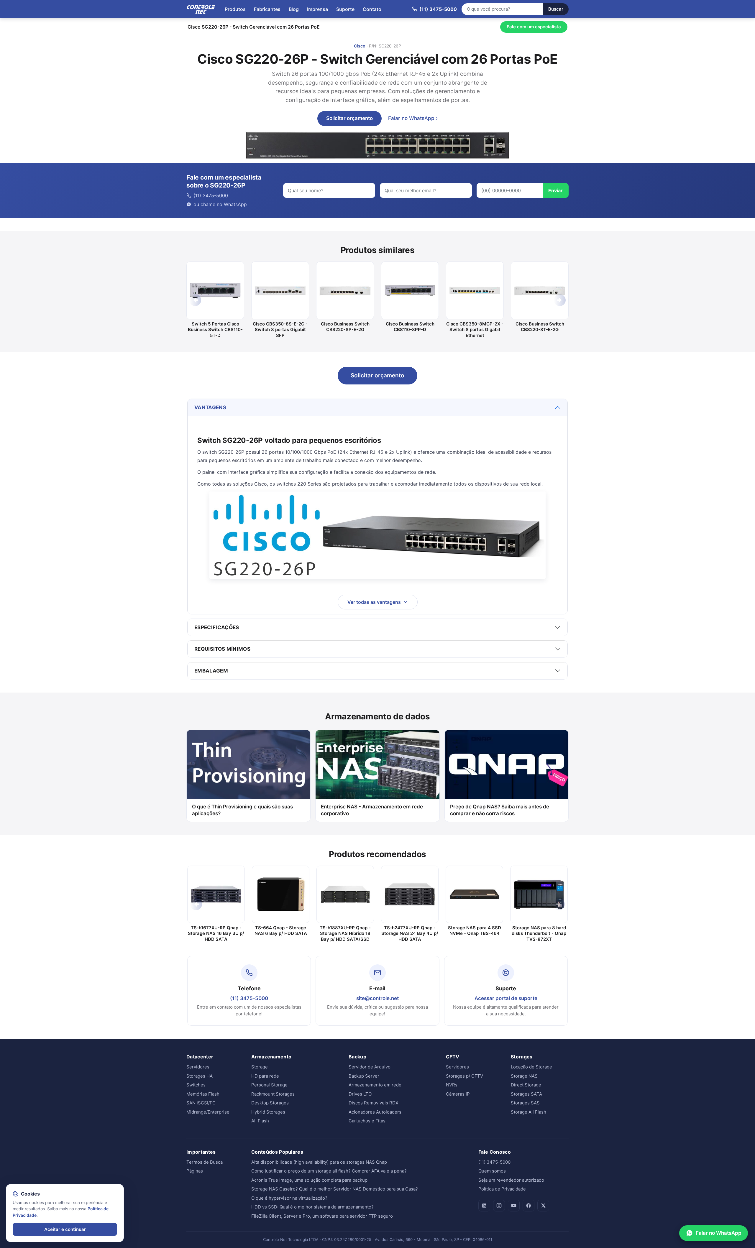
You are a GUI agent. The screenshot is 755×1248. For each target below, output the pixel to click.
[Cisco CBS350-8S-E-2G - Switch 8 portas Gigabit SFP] (280, 290)
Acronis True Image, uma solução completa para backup (309, 1180)
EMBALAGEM (211, 671)
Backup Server (364, 1076)
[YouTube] (514, 1205)
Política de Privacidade (502, 1189)
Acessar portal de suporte (506, 998)
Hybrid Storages (268, 1112)
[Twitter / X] (543, 1205)
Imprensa (317, 9)
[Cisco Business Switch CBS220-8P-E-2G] (345, 290)
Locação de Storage (531, 1067)
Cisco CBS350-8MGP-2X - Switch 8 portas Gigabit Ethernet (474, 329)
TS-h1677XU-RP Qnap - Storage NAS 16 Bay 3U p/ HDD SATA (216, 933)
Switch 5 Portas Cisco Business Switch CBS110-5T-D (215, 329)
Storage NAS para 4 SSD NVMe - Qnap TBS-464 (474, 930)
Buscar (555, 9)
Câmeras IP (458, 1094)
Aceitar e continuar (65, 1229)
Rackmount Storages (273, 1094)
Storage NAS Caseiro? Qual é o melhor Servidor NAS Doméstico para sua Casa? (334, 1189)
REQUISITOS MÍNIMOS (222, 649)
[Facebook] (528, 1205)
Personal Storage (269, 1085)
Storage (259, 1067)
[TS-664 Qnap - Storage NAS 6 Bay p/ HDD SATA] (280, 894)
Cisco (359, 45)
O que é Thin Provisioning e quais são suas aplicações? (242, 810)
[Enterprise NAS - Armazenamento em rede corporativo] (377, 764)
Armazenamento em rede (375, 1085)
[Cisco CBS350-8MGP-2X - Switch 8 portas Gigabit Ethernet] (475, 290)
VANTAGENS (210, 407)
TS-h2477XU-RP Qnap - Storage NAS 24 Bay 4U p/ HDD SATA (409, 933)
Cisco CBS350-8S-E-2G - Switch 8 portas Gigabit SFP (280, 329)
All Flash (260, 1121)
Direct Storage (526, 1085)
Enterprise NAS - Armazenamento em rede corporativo (372, 810)
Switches (196, 1085)
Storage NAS (524, 1076)
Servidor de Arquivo (369, 1067)
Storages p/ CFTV (464, 1076)
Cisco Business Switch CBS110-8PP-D (410, 327)
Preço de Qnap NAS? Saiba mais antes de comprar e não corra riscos (499, 810)
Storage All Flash (528, 1112)
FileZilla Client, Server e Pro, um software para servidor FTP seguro (322, 1216)
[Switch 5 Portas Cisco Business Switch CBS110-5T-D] (215, 290)
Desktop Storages (270, 1103)
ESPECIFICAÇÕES (216, 627)
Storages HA (199, 1076)
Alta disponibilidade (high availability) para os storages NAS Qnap (319, 1162)
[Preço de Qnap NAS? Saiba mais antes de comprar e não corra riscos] (506, 764)
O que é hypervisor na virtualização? (289, 1198)
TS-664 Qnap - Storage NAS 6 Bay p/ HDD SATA (281, 930)
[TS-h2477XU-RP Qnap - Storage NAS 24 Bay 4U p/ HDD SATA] (410, 894)
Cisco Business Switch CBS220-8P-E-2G (345, 327)
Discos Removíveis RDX (373, 1103)
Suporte (345, 9)
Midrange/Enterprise (207, 1112)
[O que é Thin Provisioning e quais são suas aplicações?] (248, 764)
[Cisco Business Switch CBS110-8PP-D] (410, 290)
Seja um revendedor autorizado (511, 1180)
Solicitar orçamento (349, 118)
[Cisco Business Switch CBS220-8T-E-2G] (540, 290)
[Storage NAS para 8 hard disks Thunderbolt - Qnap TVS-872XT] (539, 894)
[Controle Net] (201, 9)
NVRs (451, 1085)
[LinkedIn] (484, 1205)
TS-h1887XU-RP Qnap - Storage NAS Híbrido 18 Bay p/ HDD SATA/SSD (345, 933)
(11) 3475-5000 (249, 998)
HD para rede (265, 1076)
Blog (294, 9)
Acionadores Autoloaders (375, 1112)
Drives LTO (360, 1094)
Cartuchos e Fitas (367, 1121)
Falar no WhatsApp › (413, 118)
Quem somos (492, 1171)
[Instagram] (499, 1205)
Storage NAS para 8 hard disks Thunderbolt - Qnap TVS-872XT (539, 933)
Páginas (194, 1171)
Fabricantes (267, 9)
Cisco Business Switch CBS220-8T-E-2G (540, 327)
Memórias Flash (202, 1094)
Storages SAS (525, 1103)
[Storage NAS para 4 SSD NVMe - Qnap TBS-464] (474, 894)
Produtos (235, 9)
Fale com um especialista (534, 26)
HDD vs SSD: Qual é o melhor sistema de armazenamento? (312, 1207)
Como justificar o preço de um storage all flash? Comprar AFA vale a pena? (329, 1171)
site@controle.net (377, 998)
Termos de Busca (204, 1162)
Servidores (197, 1067)
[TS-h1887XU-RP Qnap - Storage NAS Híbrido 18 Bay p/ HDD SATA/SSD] (345, 894)
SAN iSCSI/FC (201, 1103)
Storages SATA (526, 1094)
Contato (372, 9)
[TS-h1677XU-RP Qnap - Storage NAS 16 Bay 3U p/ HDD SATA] (216, 894)
